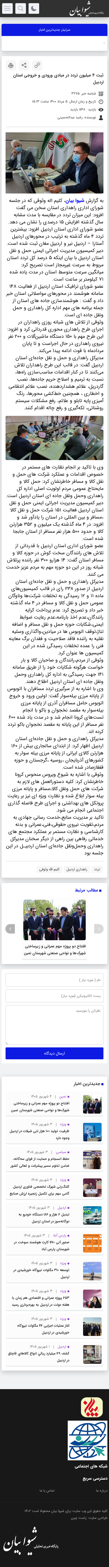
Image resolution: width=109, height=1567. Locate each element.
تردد (97, 869)
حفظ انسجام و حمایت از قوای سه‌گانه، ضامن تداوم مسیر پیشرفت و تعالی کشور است (40, 1166)
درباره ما (101, 1490)
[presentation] (98, 929)
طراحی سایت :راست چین (89, 1518)
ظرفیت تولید (95, 43)
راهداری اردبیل (76, 869)
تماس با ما (47, 1490)
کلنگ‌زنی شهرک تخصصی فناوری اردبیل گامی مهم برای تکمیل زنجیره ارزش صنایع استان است (39, 1193)
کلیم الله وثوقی (49, 869)
